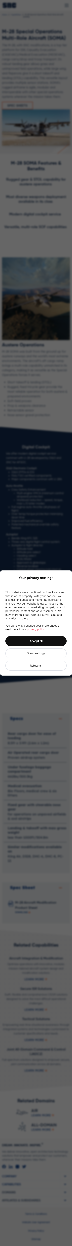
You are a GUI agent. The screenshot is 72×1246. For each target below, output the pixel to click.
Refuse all (36, 665)
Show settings (36, 653)
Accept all (36, 641)
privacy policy (36, 629)
